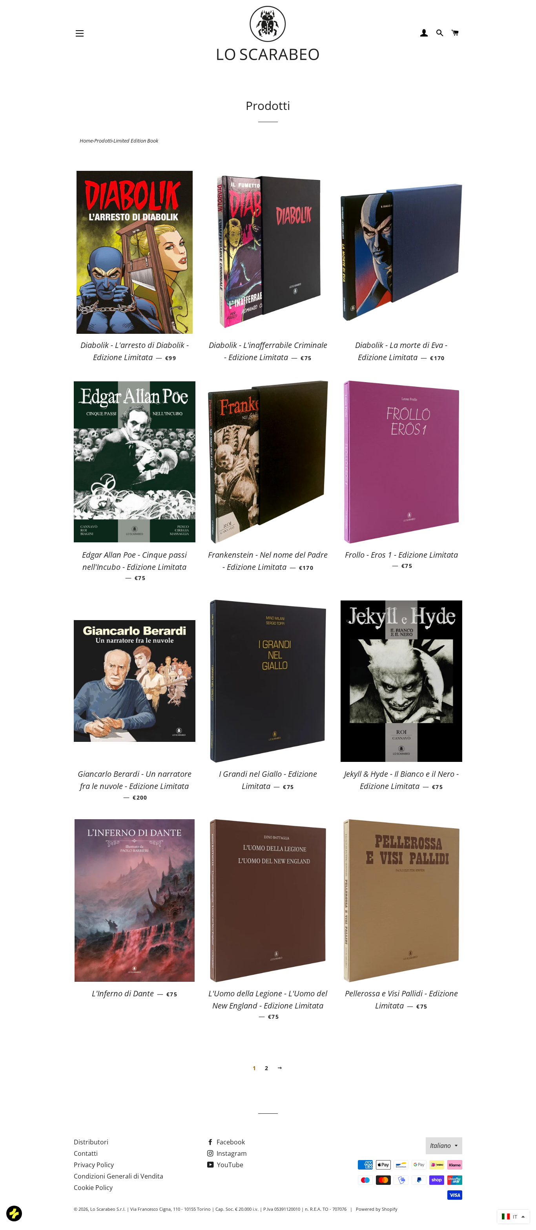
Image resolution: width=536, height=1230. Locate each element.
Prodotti (103, 140)
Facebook (230, 1142)
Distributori (91, 1142)
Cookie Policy (93, 1187)
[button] (513, 1217)
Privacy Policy (94, 1164)
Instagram (231, 1153)
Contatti (86, 1153)
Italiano (440, 1145)
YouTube (229, 1164)
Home (86, 140)
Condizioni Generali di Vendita (118, 1176)
